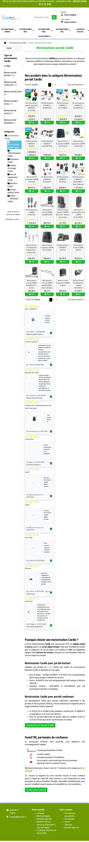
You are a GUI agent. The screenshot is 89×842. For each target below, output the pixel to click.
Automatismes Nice (25, 30)
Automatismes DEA (62, 30)
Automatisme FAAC (44, 30)
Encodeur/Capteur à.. (33, 464)
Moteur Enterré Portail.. (34, 398)
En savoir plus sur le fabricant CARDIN (40, 725)
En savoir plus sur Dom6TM (36, 790)
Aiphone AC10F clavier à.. (35, 334)
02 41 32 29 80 (45, 4)
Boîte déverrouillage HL (34, 626)
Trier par (75, 84)
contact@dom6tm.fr (18, 817)
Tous (8, 66)
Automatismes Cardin (17, 43)
